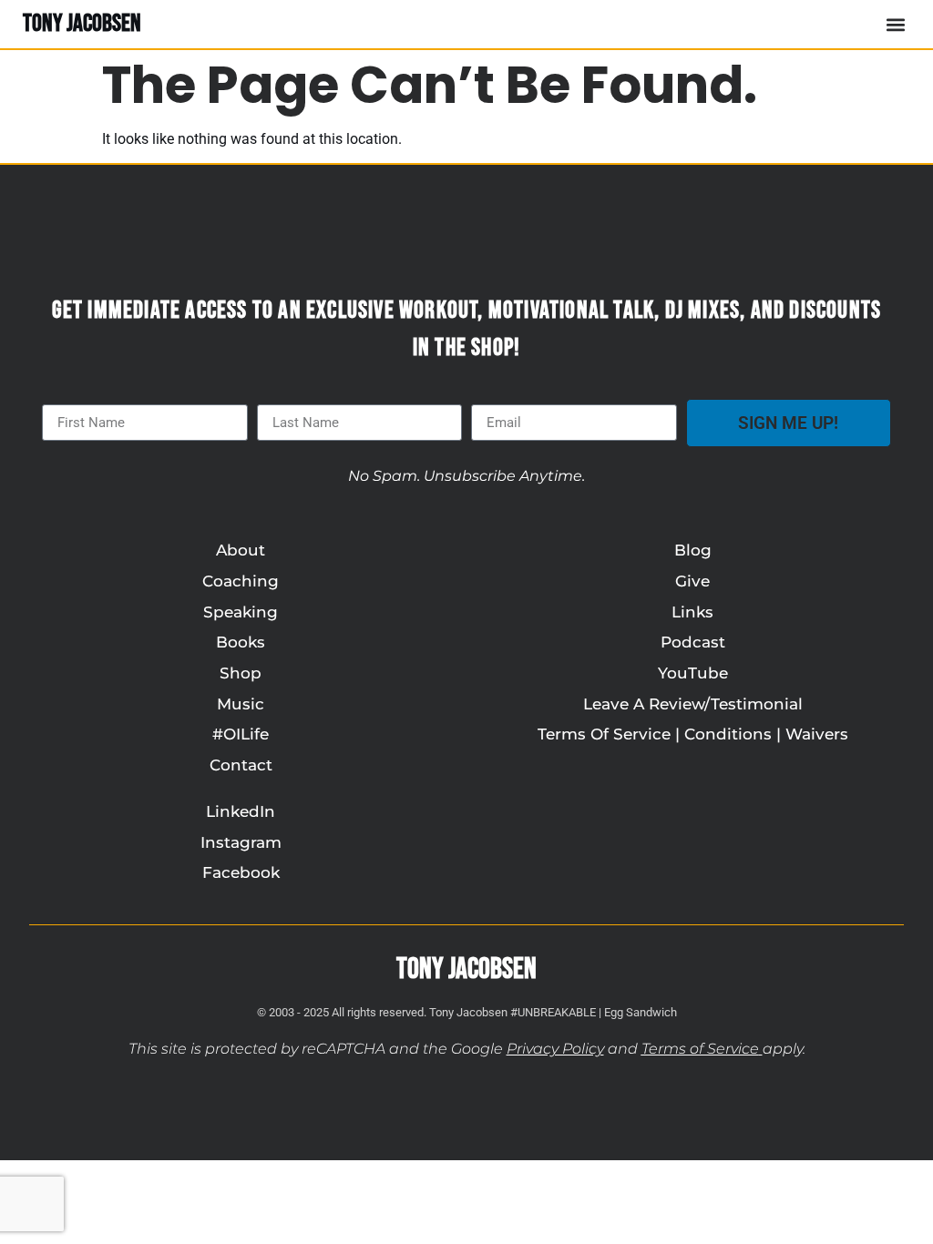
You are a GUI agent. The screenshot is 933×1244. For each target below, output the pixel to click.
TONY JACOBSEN (82, 23)
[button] (895, 24)
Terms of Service (700, 1048)
